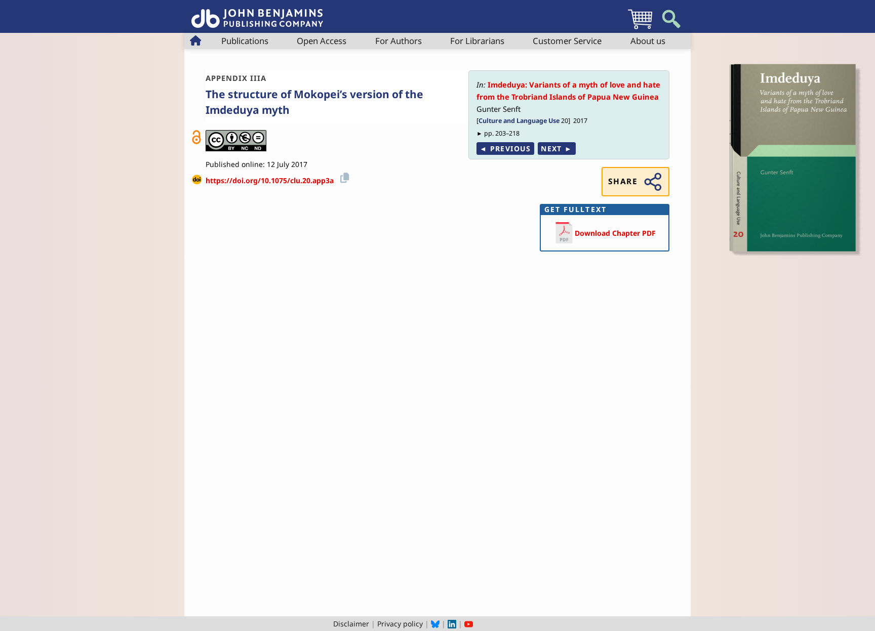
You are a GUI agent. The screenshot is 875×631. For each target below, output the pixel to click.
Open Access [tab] (321, 41)
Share (623, 181)
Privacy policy (400, 623)
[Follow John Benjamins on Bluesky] (435, 623)
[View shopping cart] (640, 28)
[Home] (257, 13)
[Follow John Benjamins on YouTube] (468, 623)
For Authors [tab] (398, 41)
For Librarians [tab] (477, 41)
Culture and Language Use (519, 120)
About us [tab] (647, 41)
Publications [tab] (244, 41)
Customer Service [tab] (567, 41)
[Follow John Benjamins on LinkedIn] (452, 623)
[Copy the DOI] (343, 177)
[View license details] (236, 140)
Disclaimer (351, 623)
